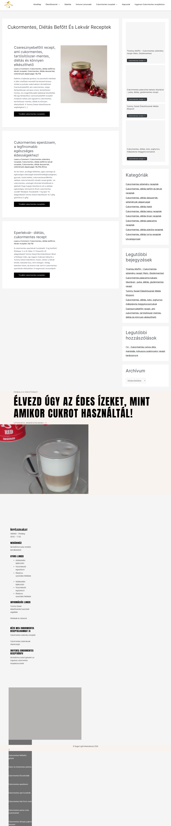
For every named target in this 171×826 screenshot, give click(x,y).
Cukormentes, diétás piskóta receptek (144, 229)
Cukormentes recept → (137, 60)
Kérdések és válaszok (18, 618)
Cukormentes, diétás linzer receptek (143, 216)
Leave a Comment (21, 69)
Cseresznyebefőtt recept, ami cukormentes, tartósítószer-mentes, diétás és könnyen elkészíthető (34, 56)
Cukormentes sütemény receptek (142, 184)
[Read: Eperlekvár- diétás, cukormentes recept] (84, 242)
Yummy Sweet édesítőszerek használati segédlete (19, 609)
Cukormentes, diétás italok (139, 206)
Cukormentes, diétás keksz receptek (144, 211)
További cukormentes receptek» (31, 113)
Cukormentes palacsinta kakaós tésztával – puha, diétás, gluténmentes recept (145, 282)
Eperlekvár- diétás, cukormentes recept (30, 235)
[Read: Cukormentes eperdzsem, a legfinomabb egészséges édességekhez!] (84, 153)
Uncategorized (133, 239)
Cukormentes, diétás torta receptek (143, 234)
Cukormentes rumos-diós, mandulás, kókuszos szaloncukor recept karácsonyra (145, 351)
